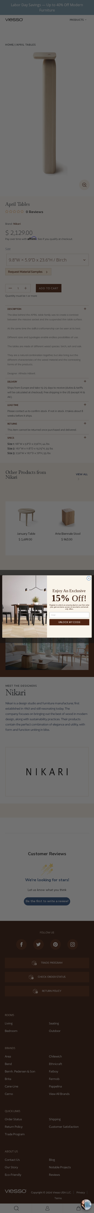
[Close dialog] (89, 578)
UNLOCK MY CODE (69, 622)
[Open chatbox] (86, 1204)
